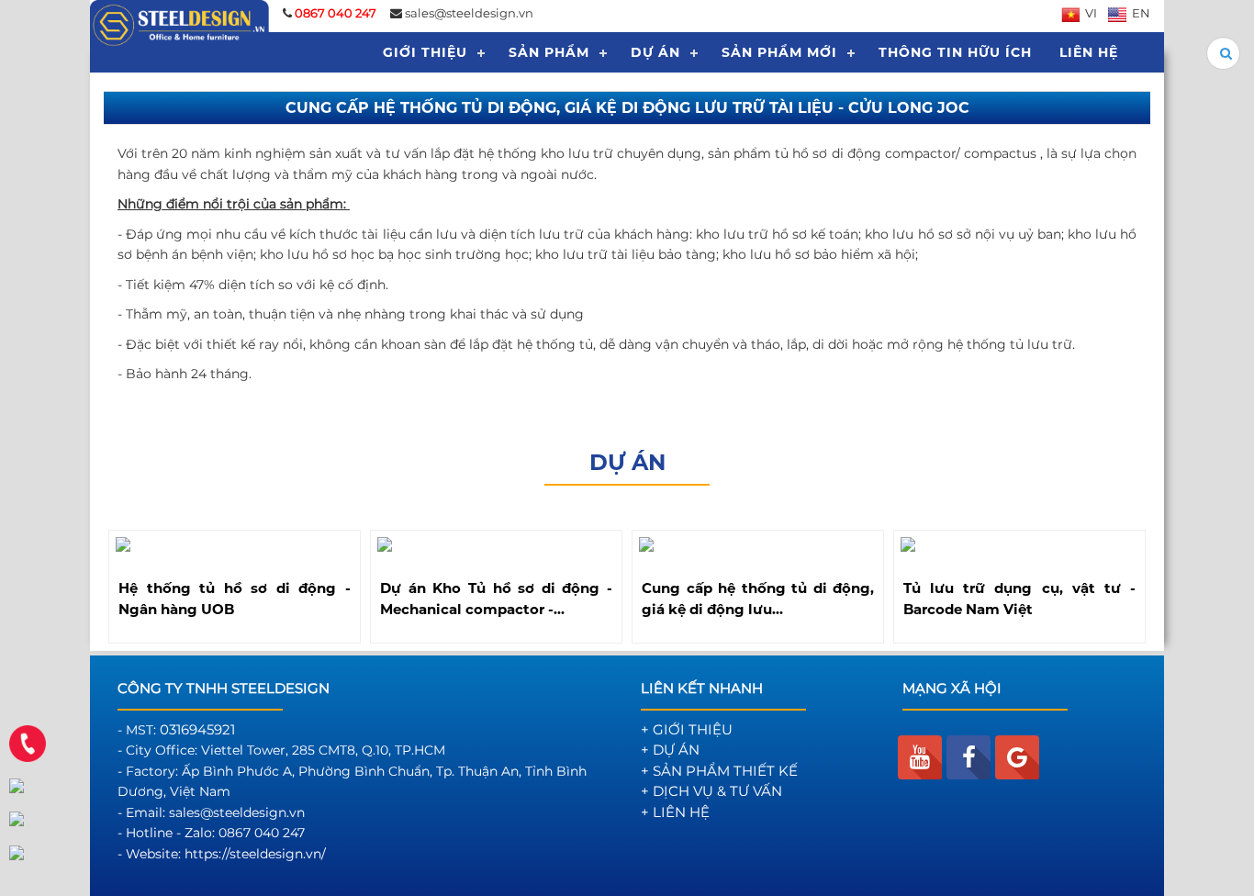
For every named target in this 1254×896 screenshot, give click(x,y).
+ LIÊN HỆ (675, 812)
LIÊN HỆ (1088, 52)
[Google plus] (1017, 757)
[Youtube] (920, 757)
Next (1157, 582)
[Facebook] (968, 757)
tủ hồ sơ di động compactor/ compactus (905, 153)
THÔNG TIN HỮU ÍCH (955, 52)
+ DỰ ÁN (670, 749)
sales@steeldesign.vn (469, 13)
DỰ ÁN (655, 52)
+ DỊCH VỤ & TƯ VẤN (711, 791)
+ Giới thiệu (687, 729)
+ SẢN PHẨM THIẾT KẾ (719, 770)
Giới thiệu (425, 52)
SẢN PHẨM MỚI (779, 52)
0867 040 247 (261, 832)
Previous (97, 582)
